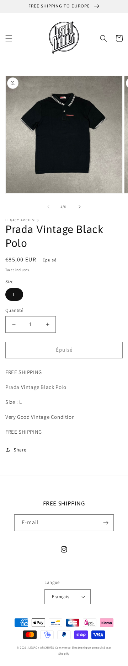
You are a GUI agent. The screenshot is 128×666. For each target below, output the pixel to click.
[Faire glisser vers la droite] (79, 207)
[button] (9, 38)
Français (60, 597)
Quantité (14, 310)
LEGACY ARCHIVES (41, 647)
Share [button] (20, 449)
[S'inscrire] (105, 522)
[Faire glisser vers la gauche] (48, 207)
